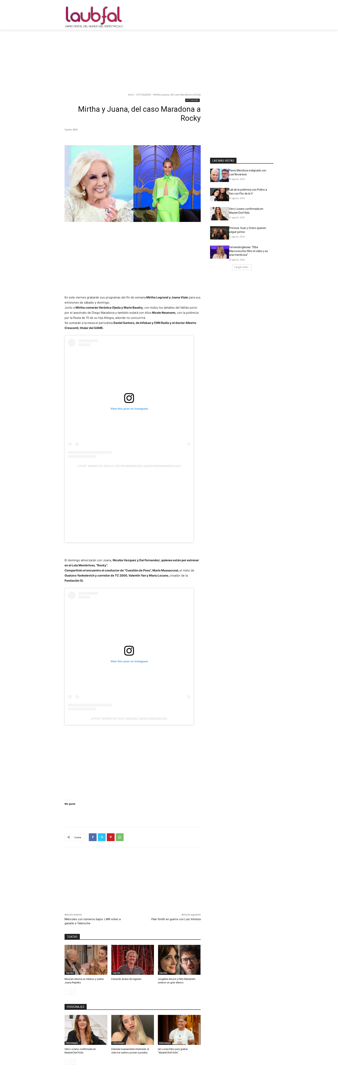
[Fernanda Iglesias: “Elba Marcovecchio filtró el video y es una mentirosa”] (219, 252)
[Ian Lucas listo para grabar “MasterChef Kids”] (179, 1030)
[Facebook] (93, 837)
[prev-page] (67, 992)
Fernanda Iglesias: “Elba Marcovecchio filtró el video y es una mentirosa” (248, 251)
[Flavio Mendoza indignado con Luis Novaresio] (219, 175)
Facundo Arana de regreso (126, 979)
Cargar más (240, 267)
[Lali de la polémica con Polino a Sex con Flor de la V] (219, 194)
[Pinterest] (111, 837)
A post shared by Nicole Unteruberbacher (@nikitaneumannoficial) (129, 466)
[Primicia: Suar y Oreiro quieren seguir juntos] (219, 233)
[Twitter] (102, 837)
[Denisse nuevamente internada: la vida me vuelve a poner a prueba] (132, 1030)
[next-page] (73, 992)
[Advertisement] (169, 59)
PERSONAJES (72, 1043)
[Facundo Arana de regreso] (132, 960)
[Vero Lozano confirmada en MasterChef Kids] (86, 1030)
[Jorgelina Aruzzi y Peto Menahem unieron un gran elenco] (179, 960)
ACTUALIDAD (143, 94)
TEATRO (70, 973)
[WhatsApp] (120, 837)
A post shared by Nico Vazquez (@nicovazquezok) (129, 718)
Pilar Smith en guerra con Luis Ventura (176, 919)
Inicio (131, 94)
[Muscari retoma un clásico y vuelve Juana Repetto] (86, 960)
